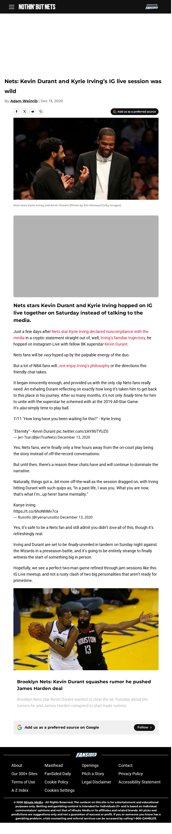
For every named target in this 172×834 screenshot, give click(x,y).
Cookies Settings (60, 790)
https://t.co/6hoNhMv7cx (35, 511)
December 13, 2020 (74, 437)
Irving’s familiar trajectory (123, 337)
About (16, 765)
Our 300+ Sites (24, 773)
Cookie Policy (56, 782)
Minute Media (33, 802)
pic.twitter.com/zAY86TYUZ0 (82, 431)
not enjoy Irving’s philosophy (85, 365)
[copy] (41, 111)
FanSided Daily (58, 773)
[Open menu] (11, 6)
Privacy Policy (130, 773)
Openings (90, 765)
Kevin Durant (116, 344)
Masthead (54, 765)
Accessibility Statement (139, 782)
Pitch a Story (93, 773)
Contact (125, 765)
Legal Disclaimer (96, 782)
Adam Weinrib (24, 101)
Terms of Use (23, 782)
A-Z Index (19, 790)
